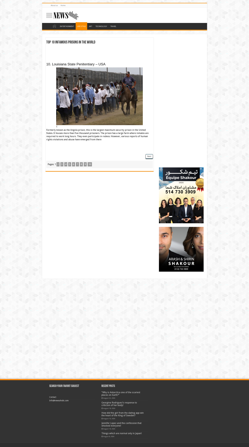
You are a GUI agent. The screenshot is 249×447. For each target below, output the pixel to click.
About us (54, 5)
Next (149, 156)
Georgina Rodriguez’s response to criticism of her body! (119, 404)
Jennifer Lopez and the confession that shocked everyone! (121, 424)
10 (89, 164)
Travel (113, 26)
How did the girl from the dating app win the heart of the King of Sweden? (122, 414)
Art (90, 26)
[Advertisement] (99, 52)
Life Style (81, 26)
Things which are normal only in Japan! (121, 433)
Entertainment (67, 26)
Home (63, 5)
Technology (101, 26)
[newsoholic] (62, 14)
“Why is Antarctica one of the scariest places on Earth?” (120, 393)
